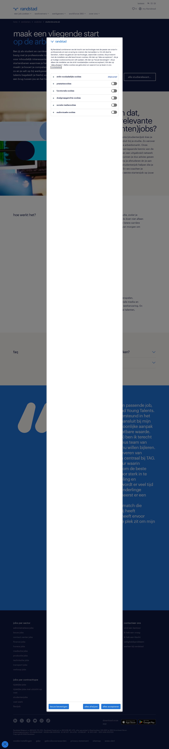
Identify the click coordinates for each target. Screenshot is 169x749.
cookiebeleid (56, 67)
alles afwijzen (91, 706)
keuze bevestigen (58, 706)
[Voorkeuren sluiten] (5, 744)
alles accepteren (111, 706)
